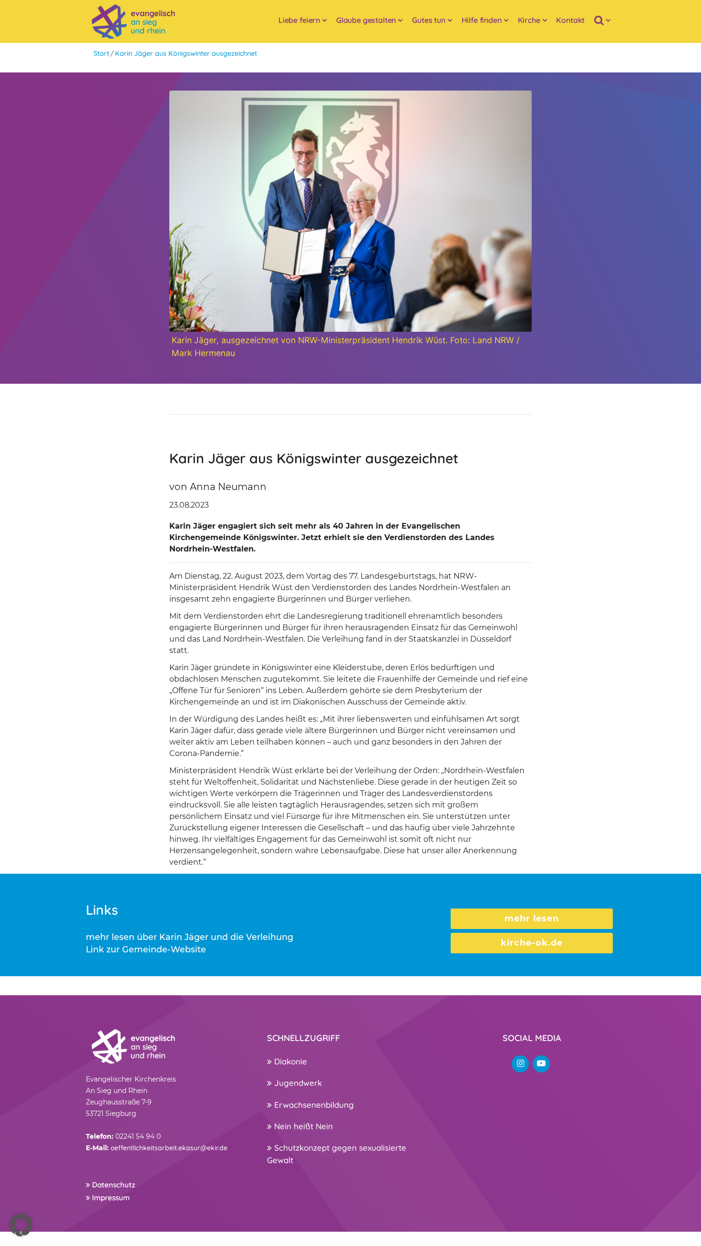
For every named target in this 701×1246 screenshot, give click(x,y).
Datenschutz (112, 1184)
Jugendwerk (297, 1083)
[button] (21, 1225)
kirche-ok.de (532, 943)
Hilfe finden (482, 20)
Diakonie (289, 1061)
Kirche (529, 20)
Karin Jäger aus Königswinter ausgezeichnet (186, 53)
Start (101, 53)
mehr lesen (532, 918)
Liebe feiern (299, 20)
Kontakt (570, 20)
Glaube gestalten (366, 20)
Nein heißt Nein (302, 1126)
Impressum (110, 1197)
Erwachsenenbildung (313, 1105)
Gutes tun (428, 20)
